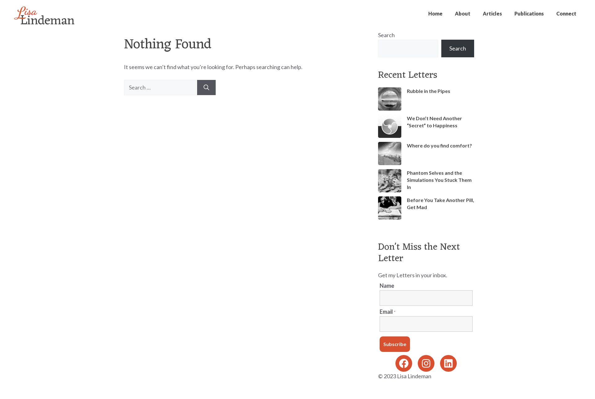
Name (387, 285)
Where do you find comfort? (439, 145)
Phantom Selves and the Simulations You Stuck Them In (439, 180)
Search (386, 35)
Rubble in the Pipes (428, 91)
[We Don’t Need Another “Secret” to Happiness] (389, 127)
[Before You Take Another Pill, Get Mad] (389, 208)
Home (435, 13)
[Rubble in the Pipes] (389, 99)
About (462, 13)
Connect (566, 13)
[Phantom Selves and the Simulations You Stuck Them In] (389, 181)
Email (387, 311)
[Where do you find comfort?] (389, 154)
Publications (529, 13)
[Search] (206, 87)
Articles (492, 13)
